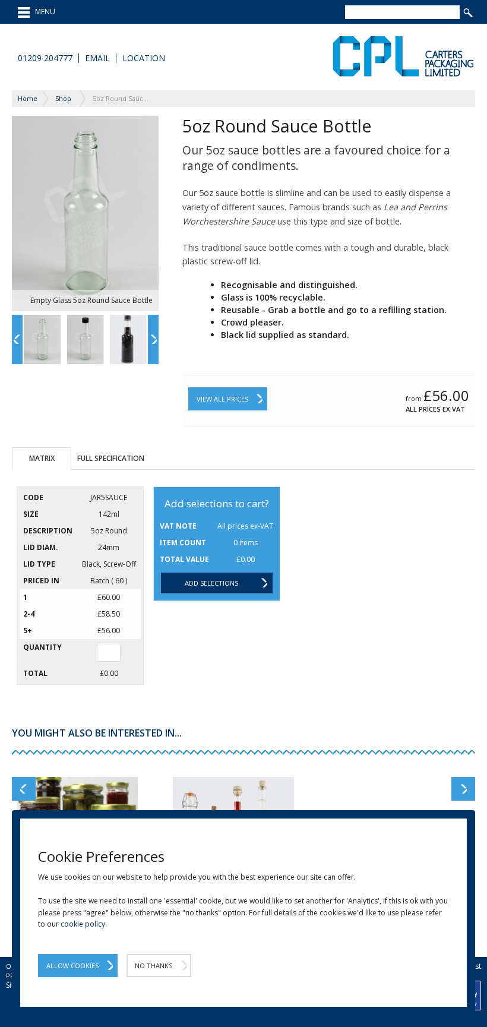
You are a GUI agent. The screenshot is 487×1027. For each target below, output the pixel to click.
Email (97, 58)
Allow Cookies (72, 965)
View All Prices (222, 398)
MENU (42, 12)
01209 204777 (45, 58)
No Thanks (153, 965)
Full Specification (110, 458)
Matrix (42, 458)
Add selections (211, 583)
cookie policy (83, 924)
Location (143, 58)
